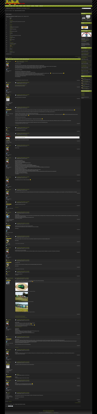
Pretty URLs (52, 412)
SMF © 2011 (47, 410)
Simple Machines (52, 410)
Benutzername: (83, 15)
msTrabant (9, 94)
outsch (11, 30)
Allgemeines (84, 78)
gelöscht (18, 374)
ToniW (10, 40)
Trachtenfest (89, 62)
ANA (10, 34)
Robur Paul (11, 36)
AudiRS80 (28, 8)
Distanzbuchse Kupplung (84, 72)
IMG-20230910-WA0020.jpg (19, 301)
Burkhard (11, 32)
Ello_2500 (87, 50)
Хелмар (8, 236)
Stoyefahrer (9, 212)
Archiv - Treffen (85, 83)
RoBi (8, 374)
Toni (7, 107)
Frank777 (11, 24)
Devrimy (89, 66)
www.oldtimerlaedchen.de (84, 40)
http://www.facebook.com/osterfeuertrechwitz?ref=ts (21, 317)
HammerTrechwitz (12, 44)
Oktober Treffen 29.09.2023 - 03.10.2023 (22, 61)
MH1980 (11, 22)
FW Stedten (11, 20)
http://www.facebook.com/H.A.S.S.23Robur (20, 316)
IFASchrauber (11, 42)
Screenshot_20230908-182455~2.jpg (20, 291)
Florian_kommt (83, 58)
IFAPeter (11, 38)
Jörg (8, 133)
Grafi (10, 19)
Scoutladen (82, 94)
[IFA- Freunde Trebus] (6, 245)
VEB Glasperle (16, 125)
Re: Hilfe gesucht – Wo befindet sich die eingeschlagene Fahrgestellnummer (86, 57)
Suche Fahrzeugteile (85, 80)
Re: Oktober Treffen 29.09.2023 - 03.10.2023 (23, 82)
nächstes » (79, 56)
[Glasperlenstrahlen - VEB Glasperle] (6, 207)
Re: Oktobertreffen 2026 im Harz (85, 69)
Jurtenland (82, 93)
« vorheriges (76, 56)
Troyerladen (83, 95)
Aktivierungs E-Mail (84, 20)
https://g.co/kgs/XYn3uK (18, 326)
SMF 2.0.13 (44, 410)
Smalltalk (84, 85)
